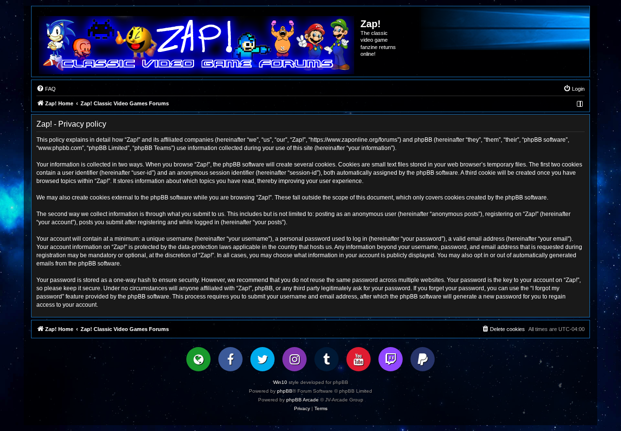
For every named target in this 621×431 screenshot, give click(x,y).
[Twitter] (262, 359)
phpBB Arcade (302, 399)
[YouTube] (358, 359)
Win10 (280, 382)
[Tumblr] (326, 359)
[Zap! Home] (196, 45)
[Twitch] (390, 359)
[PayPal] (422, 359)
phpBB (285, 391)
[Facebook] (230, 359)
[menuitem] (46, 89)
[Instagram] (294, 359)
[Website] (198, 359)
